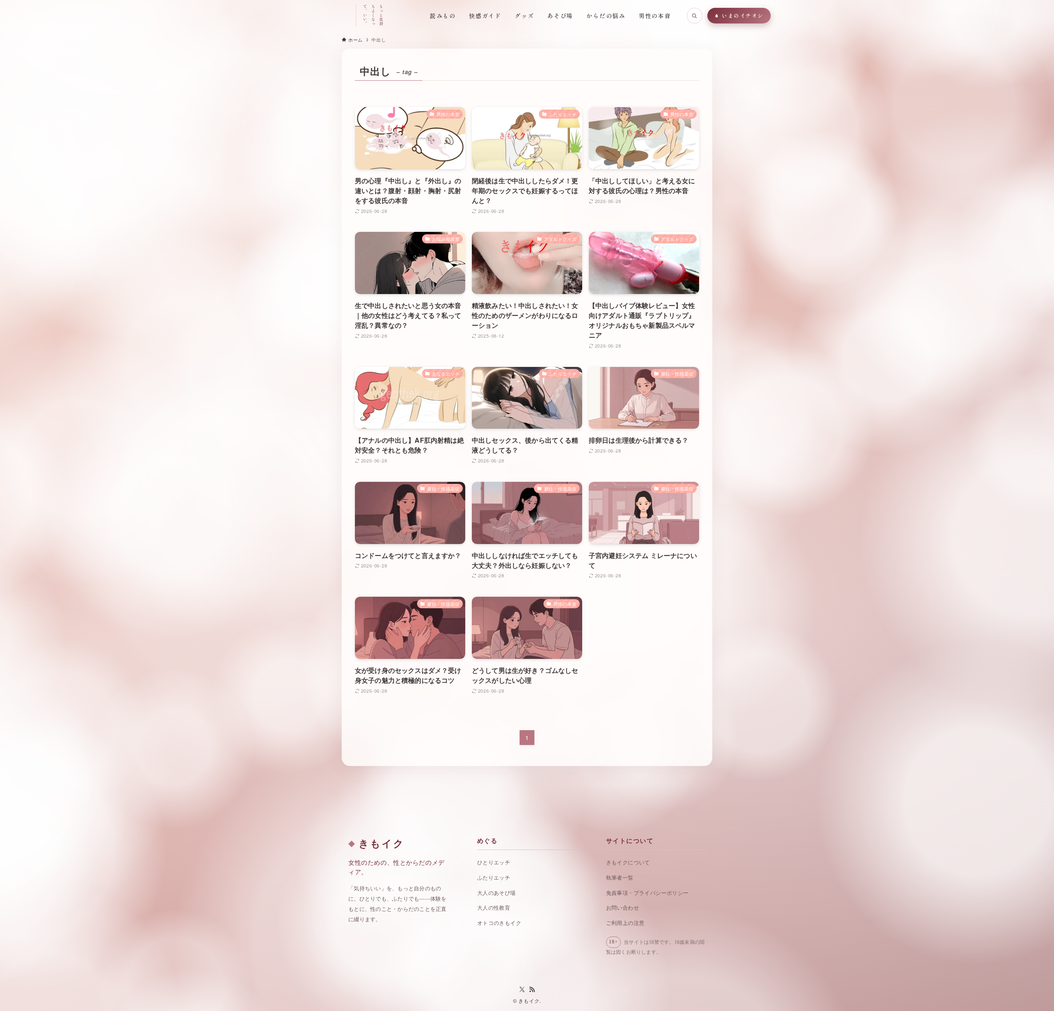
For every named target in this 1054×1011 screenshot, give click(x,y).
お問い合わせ (622, 908)
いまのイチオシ (743, 15)
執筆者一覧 (620, 878)
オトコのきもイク (499, 923)
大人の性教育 (493, 908)
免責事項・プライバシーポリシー (647, 893)
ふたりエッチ (493, 878)
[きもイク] (315, 15)
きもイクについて (628, 862)
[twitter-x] (522, 989)
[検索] (694, 15)
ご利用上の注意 (625, 923)
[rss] (532, 989)
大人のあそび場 (496, 893)
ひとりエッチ (493, 862)
